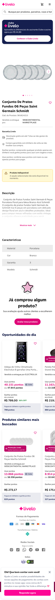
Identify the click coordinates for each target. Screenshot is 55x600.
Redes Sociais (27, 542)
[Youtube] (37, 550)
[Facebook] (43, 550)
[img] (30, 562)
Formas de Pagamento (27, 516)
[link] (8, 4)
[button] (42, 4)
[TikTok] (18, 550)
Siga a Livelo (27, 546)
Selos (27, 557)
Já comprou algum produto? (28, 302)
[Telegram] (31, 550)
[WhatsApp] (24, 550)
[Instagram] (11, 550)
